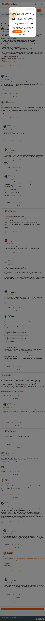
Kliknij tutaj (29, 17)
